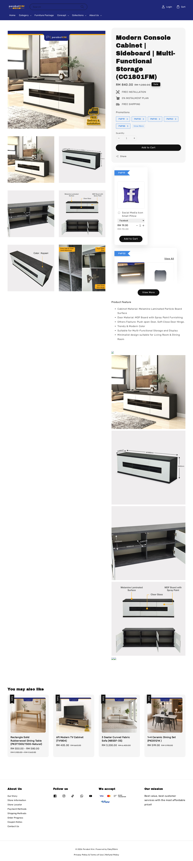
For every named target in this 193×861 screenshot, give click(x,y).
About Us (94, 15)
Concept (61, 15)
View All (169, 258)
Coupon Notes (15, 822)
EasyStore (113, 849)
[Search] (82, 7)
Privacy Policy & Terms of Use (88, 855)
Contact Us (13, 826)
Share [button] (123, 156)
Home (12, 15)
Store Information (17, 800)
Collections (78, 15)
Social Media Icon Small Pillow (132, 214)
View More (139, 126)
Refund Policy (112, 855)
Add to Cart (148, 147)
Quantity (120, 133)
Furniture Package (44, 15)
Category (24, 15)
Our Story (12, 796)
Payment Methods (17, 809)
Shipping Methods (17, 813)
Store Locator (15, 804)
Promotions (123, 112)
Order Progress (15, 818)
